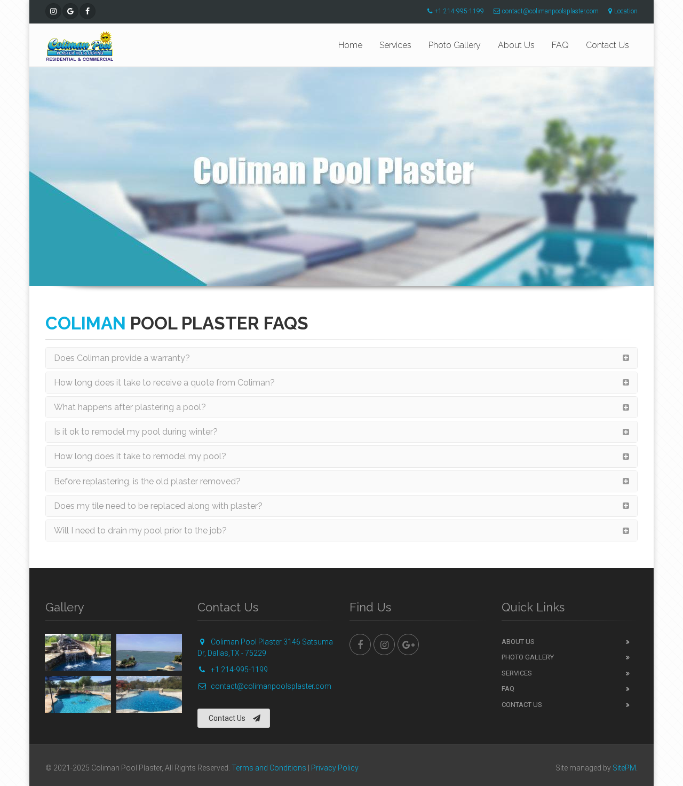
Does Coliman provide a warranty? (122, 358)
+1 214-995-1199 (459, 11)
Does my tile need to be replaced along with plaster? (158, 506)
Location (626, 11)
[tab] (341, 358)
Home (350, 45)
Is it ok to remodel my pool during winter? (136, 432)
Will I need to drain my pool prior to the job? (140, 530)
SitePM (624, 768)
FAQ (560, 45)
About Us (516, 45)
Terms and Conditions (269, 768)
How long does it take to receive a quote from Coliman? (164, 383)
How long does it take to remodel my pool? (140, 456)
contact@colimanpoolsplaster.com (550, 11)
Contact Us (607, 45)
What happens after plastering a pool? (130, 407)
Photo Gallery (454, 45)
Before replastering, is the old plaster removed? (147, 481)
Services (395, 45)
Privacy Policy (335, 768)
